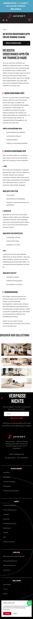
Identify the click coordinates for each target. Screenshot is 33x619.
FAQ (4, 537)
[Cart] (29, 20)
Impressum (6, 570)
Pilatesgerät (7, 486)
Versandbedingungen (10, 510)
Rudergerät (6, 477)
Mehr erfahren (16, 9)
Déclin (15, 613)
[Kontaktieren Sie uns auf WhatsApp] (29, 603)
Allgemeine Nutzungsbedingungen (14, 556)
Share (4, 30)
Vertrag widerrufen (9, 542)
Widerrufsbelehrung (9, 565)
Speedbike (6, 472)
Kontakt (5, 533)
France (5, 589)
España (5, 594)
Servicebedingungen (9, 505)
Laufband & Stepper (9, 482)
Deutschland (7, 584)
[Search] (7, 20)
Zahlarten (6, 514)
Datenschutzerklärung (10, 561)
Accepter (7, 613)
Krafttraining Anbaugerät (11, 491)
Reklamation (7, 528)
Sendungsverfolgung (9, 523)
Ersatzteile (6, 519)
